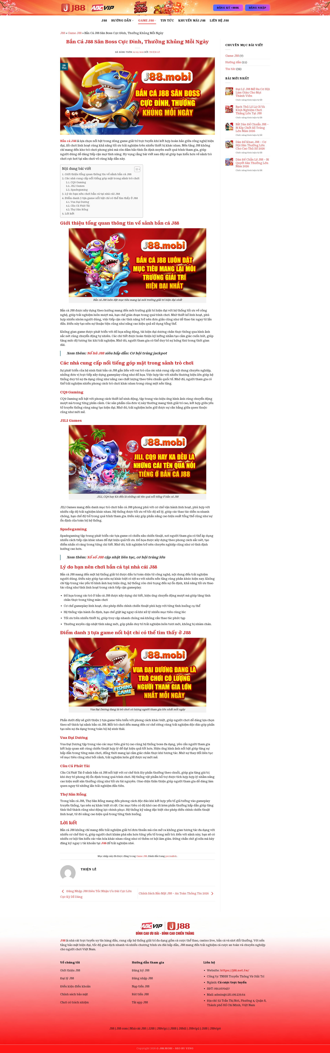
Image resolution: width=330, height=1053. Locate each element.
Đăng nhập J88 (142, 978)
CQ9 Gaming (78, 182)
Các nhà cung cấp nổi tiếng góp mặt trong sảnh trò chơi (102, 178)
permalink (171, 856)
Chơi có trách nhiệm (74, 1002)
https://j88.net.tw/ (234, 970)
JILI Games (78, 186)
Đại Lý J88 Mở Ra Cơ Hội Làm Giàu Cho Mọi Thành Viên (253, 92)
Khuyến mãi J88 (191, 20)
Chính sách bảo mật (74, 994)
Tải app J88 (140, 1002)
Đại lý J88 (67, 978)
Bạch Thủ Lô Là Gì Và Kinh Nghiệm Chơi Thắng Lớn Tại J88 (250, 110)
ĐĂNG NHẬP (257, 7)
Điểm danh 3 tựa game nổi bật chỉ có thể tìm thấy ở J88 (101, 198)
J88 (104, 20)
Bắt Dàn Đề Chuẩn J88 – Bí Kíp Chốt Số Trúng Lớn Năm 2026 (252, 128)
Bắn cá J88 (68, 141)
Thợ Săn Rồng (79, 209)
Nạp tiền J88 (140, 986)
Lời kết (69, 213)
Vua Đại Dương (80, 202)
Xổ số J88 (95, 557)
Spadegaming (79, 189)
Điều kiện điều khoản (75, 986)
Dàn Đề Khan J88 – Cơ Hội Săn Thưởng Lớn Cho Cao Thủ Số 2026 (251, 145)
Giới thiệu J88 (70, 970)
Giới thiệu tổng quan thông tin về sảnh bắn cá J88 (98, 174)
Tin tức (167, 20)
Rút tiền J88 (140, 994)
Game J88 (146, 20)
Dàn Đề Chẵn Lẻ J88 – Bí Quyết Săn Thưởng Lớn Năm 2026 (252, 163)
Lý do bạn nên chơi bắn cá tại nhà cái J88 (92, 193)
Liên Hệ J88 (219, 20)
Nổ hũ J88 (95, 353)
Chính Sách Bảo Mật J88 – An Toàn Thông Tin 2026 (174, 893)
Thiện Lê (154, 52)
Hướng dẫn (121, 20)
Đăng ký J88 (140, 970)
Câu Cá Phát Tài (80, 205)
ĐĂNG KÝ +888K (228, 7)
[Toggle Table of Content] (135, 169)
